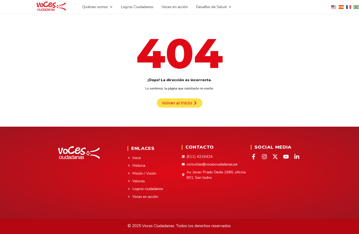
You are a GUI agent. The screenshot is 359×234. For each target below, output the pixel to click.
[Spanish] (341, 6)
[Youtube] (286, 156)
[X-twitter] (275, 156)
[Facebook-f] (253, 156)
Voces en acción (175, 6)
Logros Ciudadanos (137, 6)
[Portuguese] (356, 6)
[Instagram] (264, 156)
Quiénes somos (95, 6)
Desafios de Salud (211, 6)
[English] (334, 6)
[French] (349, 6)
